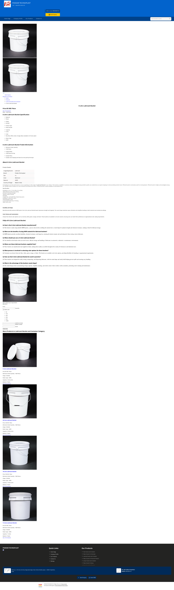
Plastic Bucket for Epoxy (88, 563)
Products (8, 100)
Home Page (7, 18)
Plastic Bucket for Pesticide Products (91, 558)
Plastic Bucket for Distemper (89, 554)
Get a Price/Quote (7, 111)
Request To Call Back (7, 96)
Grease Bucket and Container (89, 560)
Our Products (29, 18)
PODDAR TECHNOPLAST (21, 4)
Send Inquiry (53, 14)
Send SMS (93, 577)
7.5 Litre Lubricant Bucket (10, 523)
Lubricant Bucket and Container (13, 101)
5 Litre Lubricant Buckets (9, 369)
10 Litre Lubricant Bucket (9, 471)
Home (7, 98)
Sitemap (52, 561)
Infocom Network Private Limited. (61, 585)
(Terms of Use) (64, 584)
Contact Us (39, 18)
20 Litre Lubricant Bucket (9, 420)
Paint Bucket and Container (89, 551)
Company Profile (18, 18)
